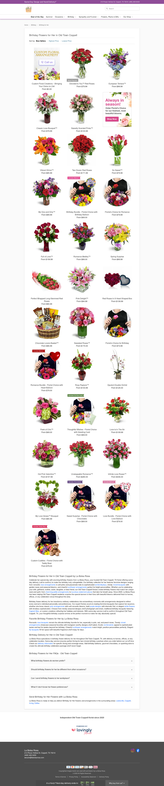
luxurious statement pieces (81, 592)
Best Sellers (41, 41)
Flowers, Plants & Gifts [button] (110, 17)
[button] (157, 776)
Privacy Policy (73, 776)
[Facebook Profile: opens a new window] (138, 750)
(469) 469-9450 (30, 755)
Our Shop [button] (127, 17)
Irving (31, 703)
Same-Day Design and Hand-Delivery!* (40, 1)
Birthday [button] (71, 17)
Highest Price (54, 41)
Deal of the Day (37, 17)
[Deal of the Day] (117, 109)
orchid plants (109, 625)
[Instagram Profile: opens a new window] (132, 750)
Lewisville (120, 700)
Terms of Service (60, 776)
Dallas (36, 703)
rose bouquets (42, 622)
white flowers (130, 606)
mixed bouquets (119, 584)
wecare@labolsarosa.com (34, 757)
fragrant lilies (34, 611)
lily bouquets (34, 629)
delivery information (45, 643)
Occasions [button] (59, 17)
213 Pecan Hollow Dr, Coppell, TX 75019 (39, 753)
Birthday (33, 25)
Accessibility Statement (88, 776)
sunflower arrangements (77, 587)
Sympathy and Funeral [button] (88, 17)
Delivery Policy (104, 776)
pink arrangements (57, 606)
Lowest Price (67, 41)
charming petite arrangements (57, 592)
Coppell (128, 700)
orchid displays (101, 584)
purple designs (95, 606)
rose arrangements (48, 584)
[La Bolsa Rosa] (41, 9)
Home (26, 25)
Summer (49, 17)
